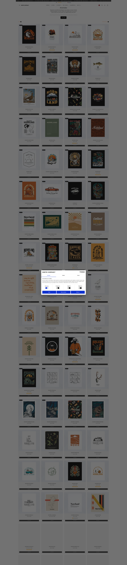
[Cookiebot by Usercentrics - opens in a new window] (80, 272)
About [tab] (78, 275)
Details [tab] (63, 275)
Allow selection (63, 292)
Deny (49, 292)
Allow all (77, 292)
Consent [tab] (48, 275)
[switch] (58, 288)
